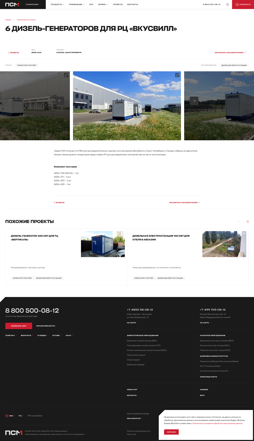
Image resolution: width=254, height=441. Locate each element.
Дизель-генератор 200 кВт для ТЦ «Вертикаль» (34, 237)
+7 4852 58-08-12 (140, 309)
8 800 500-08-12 (32, 311)
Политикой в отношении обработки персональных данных (217, 423)
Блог (202, 395)
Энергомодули (133, 360)
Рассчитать (229, 53)
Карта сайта (131, 434)
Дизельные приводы (135, 364)
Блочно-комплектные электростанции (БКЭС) (147, 350)
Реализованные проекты (26, 20)
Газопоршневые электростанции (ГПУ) (143, 345)
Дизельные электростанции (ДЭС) (142, 341)
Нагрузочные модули (136, 355)
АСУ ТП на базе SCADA (210, 366)
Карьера (204, 389)
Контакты (132, 395)
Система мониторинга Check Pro (214, 371)
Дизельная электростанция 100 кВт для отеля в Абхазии (161, 237)
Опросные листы (208, 377)
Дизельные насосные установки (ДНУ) (217, 341)
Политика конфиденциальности (139, 431)
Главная (8, 20)
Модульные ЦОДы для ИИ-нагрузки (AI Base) (219, 361)
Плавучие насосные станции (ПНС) (215, 350)
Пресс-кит (132, 389)
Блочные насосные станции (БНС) (215, 345)
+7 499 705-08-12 (213, 309)
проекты (14, 53)
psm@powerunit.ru (45, 326)
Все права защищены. (59, 431)
